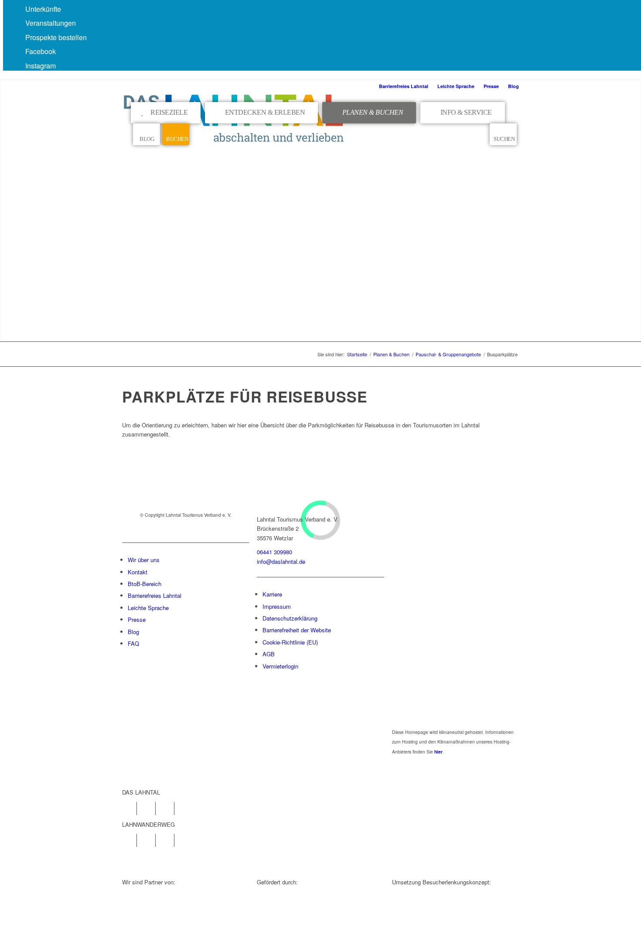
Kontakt (137, 572)
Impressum (277, 606)
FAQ (133, 643)
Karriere (272, 594)
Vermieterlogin (280, 666)
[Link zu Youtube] (167, 808)
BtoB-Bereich (144, 584)
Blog (513, 86)
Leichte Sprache (455, 86)
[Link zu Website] (167, 840)
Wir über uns (144, 560)
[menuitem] (404, 86)
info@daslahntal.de (281, 561)
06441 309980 (274, 552)
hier (438, 751)
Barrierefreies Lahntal (403, 86)
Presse (491, 86)
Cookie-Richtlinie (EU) (290, 642)
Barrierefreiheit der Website (297, 630)
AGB (269, 654)
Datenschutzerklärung (290, 618)
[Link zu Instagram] (149, 808)
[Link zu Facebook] (130, 808)
